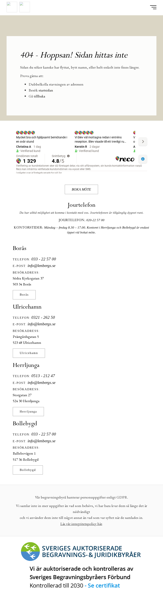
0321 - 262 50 (43, 317)
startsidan (46, 90)
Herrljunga (28, 411)
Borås (24, 294)
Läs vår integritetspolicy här (81, 523)
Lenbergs (81, 27)
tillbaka (39, 96)
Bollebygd (28, 470)
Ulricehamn (29, 353)
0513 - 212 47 (43, 376)
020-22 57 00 (95, 220)
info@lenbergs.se (41, 265)
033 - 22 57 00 (43, 259)
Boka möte (81, 189)
